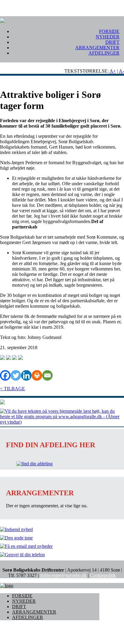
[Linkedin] (26, 375)
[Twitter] (16, 375)
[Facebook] (5, 375)
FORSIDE (109, 31)
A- (121, 71)
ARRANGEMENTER (97, 47)
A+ (113, 71)
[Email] (47, 375)
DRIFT (112, 42)
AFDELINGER (103, 53)
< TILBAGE (12, 388)
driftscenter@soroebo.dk (63, 575)
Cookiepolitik (103, 575)
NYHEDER (107, 36)
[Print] (37, 375)
